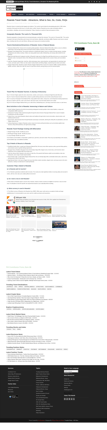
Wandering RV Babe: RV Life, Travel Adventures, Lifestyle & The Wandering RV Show (36, 1)
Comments (78, 60)
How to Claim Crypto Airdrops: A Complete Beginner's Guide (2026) (22, 296)
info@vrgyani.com (68, 389)
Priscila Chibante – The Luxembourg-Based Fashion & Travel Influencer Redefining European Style (30, 273)
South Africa (42, 289)
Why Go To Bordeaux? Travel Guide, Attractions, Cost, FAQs (59, 216)
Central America (30, 286)
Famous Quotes (39, 382)
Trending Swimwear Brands (42, 371)
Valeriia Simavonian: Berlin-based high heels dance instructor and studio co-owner (26, 341)
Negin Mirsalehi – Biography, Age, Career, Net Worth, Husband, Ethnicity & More (90, 128)
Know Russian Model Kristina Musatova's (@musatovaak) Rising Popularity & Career (90, 166)
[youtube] (89, 1)
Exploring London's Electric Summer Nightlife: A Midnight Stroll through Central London (27, 280)
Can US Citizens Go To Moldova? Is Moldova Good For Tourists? (44, 216)
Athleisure (51, 349)
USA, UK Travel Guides (41, 402)
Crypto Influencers (28, 309)
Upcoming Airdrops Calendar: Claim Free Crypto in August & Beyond (23, 297)
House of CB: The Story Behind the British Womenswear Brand (21, 336)
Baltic (49, 289)
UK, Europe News (40, 399)
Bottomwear (42, 349)
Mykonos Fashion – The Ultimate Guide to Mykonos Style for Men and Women (25, 275)
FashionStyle (11, 349)
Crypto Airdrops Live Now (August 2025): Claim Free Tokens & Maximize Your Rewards (27, 299)
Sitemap (66, 387)
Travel (51, 14)
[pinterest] (94, 1)
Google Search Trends (13, 380)
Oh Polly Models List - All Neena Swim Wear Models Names (21, 361)
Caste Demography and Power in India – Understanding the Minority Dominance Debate (90, 97)
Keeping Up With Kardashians (43, 408)
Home (8, 14)
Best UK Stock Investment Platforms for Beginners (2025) (20, 319)
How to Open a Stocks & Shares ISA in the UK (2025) (19, 321)
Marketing (71, 14)
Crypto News (40, 309)
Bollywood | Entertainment (42, 376)
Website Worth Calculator (14, 378)
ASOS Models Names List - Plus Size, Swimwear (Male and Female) (23, 356)
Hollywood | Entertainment (42, 386)
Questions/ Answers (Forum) (42, 393)
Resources (10, 389)
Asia (16, 286)
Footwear (34, 349)
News (13, 14)
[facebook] (92, 1)
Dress (65, 349)
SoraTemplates (41, 420)
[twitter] (97, 1)
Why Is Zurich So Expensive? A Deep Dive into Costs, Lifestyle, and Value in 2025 (13, 216)
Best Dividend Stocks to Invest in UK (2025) (17, 323)
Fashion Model (41, 14)
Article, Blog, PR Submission (14, 374)
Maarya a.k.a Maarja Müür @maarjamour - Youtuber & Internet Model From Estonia (90, 159)
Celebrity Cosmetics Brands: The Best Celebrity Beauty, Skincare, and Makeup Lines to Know (28, 343)
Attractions (40, 286)
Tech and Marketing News (42, 397)
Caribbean (59, 286)
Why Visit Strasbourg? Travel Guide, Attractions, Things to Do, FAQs (13, 230)
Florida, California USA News (42, 384)
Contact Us (66, 379)
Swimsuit (19, 349)
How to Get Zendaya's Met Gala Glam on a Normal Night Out (21, 357)
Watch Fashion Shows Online (42, 374)
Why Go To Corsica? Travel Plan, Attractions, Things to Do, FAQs (28, 230)
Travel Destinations (35, 23)
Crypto (9, 309)
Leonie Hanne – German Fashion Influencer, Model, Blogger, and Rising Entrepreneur (89, 151)
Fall (14, 329)
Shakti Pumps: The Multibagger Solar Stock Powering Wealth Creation (23, 316)
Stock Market (61, 14)
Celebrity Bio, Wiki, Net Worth (43, 380)
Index (19, 329)
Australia (10, 286)
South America (49, 286)
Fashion (20, 14)
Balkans (33, 289)
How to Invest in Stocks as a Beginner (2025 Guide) (19, 317)
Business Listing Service (13, 376)
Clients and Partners (68, 381)
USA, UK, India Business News (43, 404)
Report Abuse (68, 393)
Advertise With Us (68, 383)
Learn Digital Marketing (13, 387)
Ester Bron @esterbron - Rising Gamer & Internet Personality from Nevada (90, 136)
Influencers (30, 14)
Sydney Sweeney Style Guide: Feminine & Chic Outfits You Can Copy (23, 359)
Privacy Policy (67, 385)
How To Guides (39, 391)
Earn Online (10, 391)
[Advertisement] (65, 8)
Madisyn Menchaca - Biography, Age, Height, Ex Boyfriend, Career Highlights (91, 120)
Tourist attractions (23, 289)
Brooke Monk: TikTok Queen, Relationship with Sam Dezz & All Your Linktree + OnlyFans (90, 143)
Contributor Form (12, 371)
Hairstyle (59, 349)
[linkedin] (99, 1)
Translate (74, 373)
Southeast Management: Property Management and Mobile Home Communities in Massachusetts (30, 339)
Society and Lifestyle (40, 395)
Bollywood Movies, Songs (42, 378)
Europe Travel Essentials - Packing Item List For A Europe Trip (21, 278)
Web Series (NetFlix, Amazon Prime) (44, 406)
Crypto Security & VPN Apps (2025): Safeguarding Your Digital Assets (23, 301)
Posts (77, 58)
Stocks (9, 329)
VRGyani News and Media (58, 420)
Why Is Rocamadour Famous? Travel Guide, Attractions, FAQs (44, 230)
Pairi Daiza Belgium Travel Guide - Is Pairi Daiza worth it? (28, 216)
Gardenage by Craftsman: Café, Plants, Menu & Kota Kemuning (22, 338)
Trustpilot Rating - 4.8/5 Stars (71, 420)
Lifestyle (26, 349)
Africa (25, 23)
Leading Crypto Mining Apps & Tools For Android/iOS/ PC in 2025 (22, 303)
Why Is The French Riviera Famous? (58, 230)
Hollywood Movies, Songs (42, 389)
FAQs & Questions (40, 412)
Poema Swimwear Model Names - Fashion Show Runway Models (22, 354)
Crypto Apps (16, 309)
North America (11, 289)
